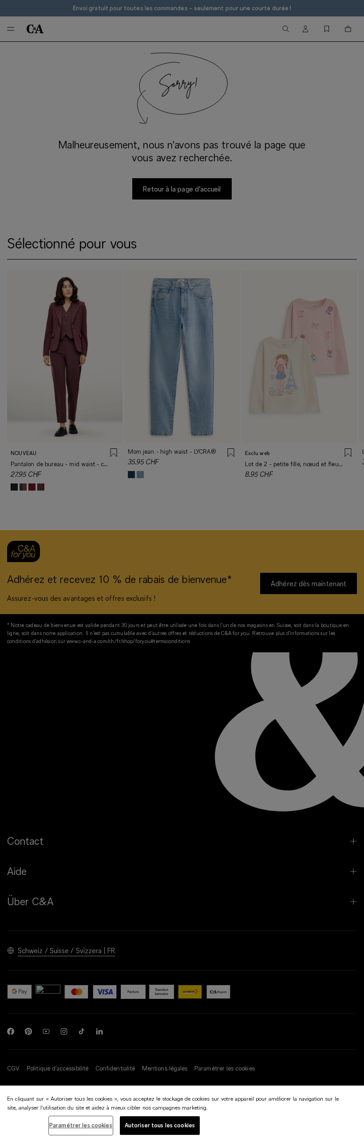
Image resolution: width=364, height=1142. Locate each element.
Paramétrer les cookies (80, 1125)
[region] (182, 1114)
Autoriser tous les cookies (160, 1125)
